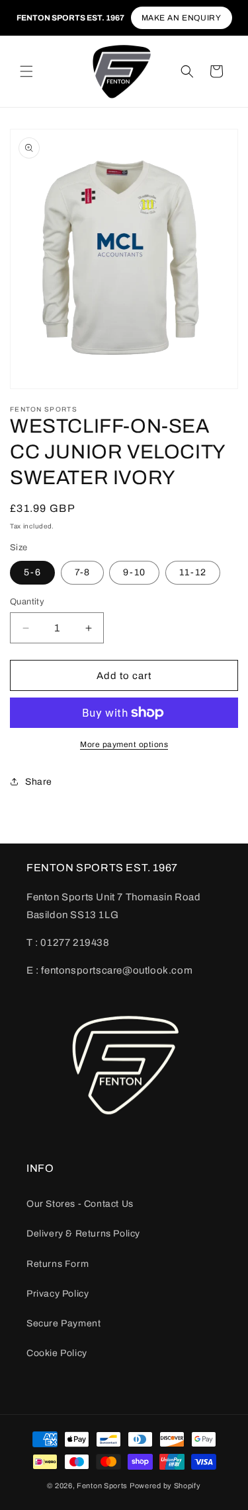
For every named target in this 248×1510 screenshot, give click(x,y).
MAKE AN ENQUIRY (182, 17)
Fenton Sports (102, 1486)
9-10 (134, 572)
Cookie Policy (56, 1353)
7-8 (82, 572)
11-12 (192, 572)
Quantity (27, 601)
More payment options (124, 744)
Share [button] (38, 782)
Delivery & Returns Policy (83, 1234)
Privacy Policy (57, 1294)
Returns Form (57, 1264)
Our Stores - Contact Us (80, 1204)
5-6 (32, 572)
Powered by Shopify (165, 1486)
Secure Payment (63, 1323)
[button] (26, 71)
